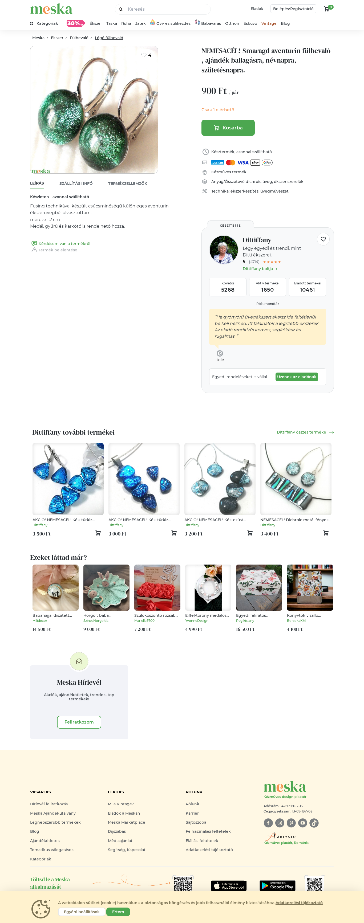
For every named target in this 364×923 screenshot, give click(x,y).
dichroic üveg (259, 181)
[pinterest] (291, 823)
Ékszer (96, 23)
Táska (111, 23)
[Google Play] (229, 885)
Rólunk (192, 804)
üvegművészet (274, 191)
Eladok (257, 8)
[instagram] (279, 823)
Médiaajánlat (120, 840)
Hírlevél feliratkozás (49, 804)
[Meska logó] (51, 8)
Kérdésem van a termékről (64, 243)
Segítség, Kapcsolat (126, 849)
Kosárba (233, 128)
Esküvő (250, 23)
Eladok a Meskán (124, 813)
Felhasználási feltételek (208, 831)
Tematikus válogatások (52, 849)
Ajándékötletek (45, 840)
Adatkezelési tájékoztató (209, 849)
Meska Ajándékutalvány (53, 813)
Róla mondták (267, 304)
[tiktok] (314, 823)
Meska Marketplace (126, 822)
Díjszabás (117, 831)
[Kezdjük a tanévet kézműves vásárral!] (76, 23)
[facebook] (268, 823)
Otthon (232, 23)
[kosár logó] (326, 9)
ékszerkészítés (244, 191)
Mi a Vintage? (121, 804)
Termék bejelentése (58, 250)
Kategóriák (40, 859)
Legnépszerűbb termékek (55, 822)
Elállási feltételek (202, 840)
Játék (140, 23)
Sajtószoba (196, 822)
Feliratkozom (79, 722)
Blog (285, 23)
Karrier (192, 813)
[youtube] (302, 823)
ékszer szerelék (289, 181)
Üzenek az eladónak (297, 376)
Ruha (126, 23)
